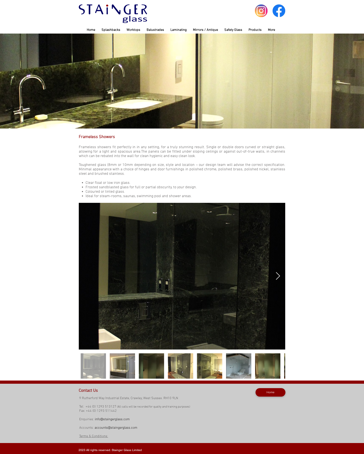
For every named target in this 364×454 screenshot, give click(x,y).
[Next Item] (278, 276)
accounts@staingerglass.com (116, 428)
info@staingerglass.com (112, 419)
